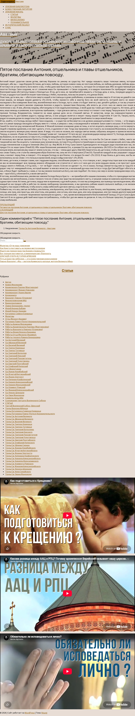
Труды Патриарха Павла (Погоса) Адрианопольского (30, 413)
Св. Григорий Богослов (15, 353)
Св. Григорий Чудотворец (17, 361)
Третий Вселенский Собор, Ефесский (22, 405)
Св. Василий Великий (15, 345)
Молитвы (9, 316)
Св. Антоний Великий (15, 340)
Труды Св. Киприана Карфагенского (22, 455)
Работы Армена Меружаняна (18, 324)
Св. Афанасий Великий (15, 342)
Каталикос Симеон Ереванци (19, 313)
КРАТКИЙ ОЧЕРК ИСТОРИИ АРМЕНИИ (18, 256)
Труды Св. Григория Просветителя (21, 434)
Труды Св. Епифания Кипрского (20, 442)
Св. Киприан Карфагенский (18, 379)
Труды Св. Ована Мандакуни (18, 474)
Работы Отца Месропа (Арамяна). (21, 334)
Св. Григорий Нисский (15, 355)
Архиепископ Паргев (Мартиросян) (21, 287)
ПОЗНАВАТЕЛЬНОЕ (20, 22)
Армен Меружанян (13, 284)
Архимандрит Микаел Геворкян (19, 290)
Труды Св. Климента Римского (19, 463)
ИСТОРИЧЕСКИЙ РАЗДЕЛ (17, 25)
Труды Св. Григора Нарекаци (18, 424)
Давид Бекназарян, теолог (17, 305)
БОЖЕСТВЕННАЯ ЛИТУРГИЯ (18, 9)
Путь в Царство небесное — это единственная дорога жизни (28, 258)
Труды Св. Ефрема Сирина (17, 445)
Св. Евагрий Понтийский (16, 363)
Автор (8, 282)
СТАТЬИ (14, 14)
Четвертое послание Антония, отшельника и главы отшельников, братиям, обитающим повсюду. (46, 206)
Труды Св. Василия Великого (18, 421)
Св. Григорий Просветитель (18, 358)
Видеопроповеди (13, 303)
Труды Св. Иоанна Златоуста (18, 453)
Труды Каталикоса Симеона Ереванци (23, 411)
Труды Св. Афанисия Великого (19, 419)
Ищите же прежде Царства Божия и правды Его (22, 250)
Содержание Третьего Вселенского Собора (25, 400)
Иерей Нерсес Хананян (15, 311)
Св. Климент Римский (15, 387)
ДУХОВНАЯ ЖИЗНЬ (14, 11)
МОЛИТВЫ (16, 17)
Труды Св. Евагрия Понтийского (20, 440)
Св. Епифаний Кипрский (16, 366)
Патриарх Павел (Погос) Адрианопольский (25, 321)
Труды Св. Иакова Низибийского (20, 448)
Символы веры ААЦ (14, 398)
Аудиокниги (10, 295)
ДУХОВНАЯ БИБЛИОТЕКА (17, 6)
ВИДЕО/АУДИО (18, 19)
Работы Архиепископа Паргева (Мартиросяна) (27, 326)
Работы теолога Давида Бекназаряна (22, 337)
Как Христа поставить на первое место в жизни (22, 248)
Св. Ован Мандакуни (14, 395)
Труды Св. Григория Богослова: (19, 429)
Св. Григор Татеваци (15, 350)
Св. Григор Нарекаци (15, 347)
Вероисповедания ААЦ (15, 300)
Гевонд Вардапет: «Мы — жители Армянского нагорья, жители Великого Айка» (36, 261)
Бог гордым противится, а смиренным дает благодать (25, 253)
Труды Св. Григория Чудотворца (20, 437)
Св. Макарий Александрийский (19, 390)
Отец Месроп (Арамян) (15, 319)
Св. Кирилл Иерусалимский (17, 384)
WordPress (30, 712)
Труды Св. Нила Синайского (18, 471)
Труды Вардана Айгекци (16, 408)
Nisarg (44, 712)
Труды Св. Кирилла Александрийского (23, 458)
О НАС (8, 27)
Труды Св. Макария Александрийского (23, 466)
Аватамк (20, 1)
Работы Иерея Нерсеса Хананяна (20, 332)
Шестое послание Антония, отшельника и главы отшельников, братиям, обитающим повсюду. (44, 211)
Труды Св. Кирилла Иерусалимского (21, 461)
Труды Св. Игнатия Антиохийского (21, 450)
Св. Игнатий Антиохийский (18, 374)
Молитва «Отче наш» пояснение (15, 245)
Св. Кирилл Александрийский (18, 382)
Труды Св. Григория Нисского (18, 432)
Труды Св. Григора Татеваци (18, 426)
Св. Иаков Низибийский (16, 371)
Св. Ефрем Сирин (13, 369)
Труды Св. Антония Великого (18, 416)
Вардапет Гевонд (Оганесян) (18, 297)
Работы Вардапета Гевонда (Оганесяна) (24, 329)
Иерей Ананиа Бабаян (15, 308)
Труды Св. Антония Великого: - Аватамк (37, 228)
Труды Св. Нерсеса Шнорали (18, 469)
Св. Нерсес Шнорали (14, 392)
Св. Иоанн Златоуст (14, 376)
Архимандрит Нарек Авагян (18, 292)
